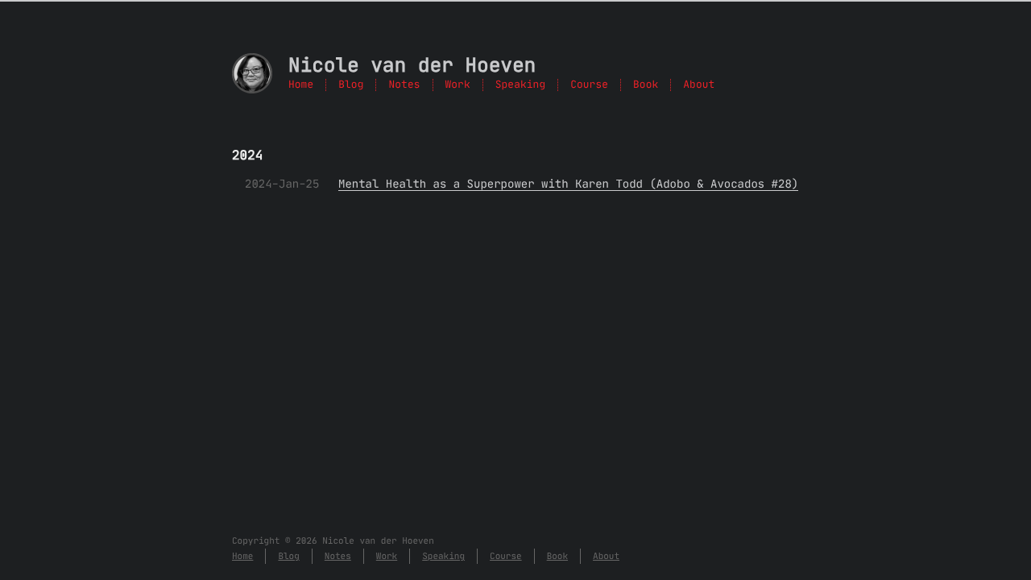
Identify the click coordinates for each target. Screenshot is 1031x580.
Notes (404, 85)
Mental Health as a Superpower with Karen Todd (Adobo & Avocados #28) (568, 183)
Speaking (520, 85)
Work (457, 85)
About (698, 85)
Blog (350, 85)
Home (300, 85)
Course (589, 85)
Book (645, 85)
